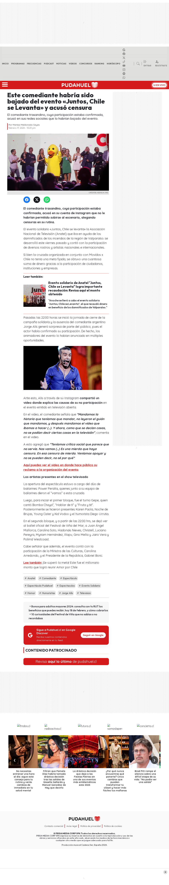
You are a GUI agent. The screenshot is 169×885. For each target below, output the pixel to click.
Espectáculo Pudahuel (40, 585)
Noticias (61, 63)
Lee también (32, 563)
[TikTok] (124, 61)
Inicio (5, 63)
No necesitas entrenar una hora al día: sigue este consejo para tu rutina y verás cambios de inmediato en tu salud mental (23, 781)
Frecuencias (34, 63)
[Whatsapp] (124, 77)
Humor (31, 593)
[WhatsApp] (47, 200)
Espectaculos (67, 585)
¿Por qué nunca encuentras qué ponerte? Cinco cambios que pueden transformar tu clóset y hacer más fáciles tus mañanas (115, 781)
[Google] (124, 50)
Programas (17, 63)
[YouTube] (124, 65)
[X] (124, 57)
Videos (73, 63)
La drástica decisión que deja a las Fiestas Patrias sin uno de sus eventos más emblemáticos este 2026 (84, 778)
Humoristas (48, 593)
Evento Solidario (90, 585)
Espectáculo (69, 578)
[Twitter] (37, 200)
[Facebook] (124, 53)
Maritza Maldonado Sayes (26, 124)
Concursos (85, 63)
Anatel (31, 578)
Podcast (49, 63)
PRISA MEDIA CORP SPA (68, 833)
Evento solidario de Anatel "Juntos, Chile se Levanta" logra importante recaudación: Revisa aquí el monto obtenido (75, 288)
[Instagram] (124, 69)
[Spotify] (124, 73)
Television (85, 593)
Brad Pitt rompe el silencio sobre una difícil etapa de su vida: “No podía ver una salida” (145, 777)
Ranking (99, 63)
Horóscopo (113, 63)
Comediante (48, 578)
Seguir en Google (93, 635)
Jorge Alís (67, 593)
